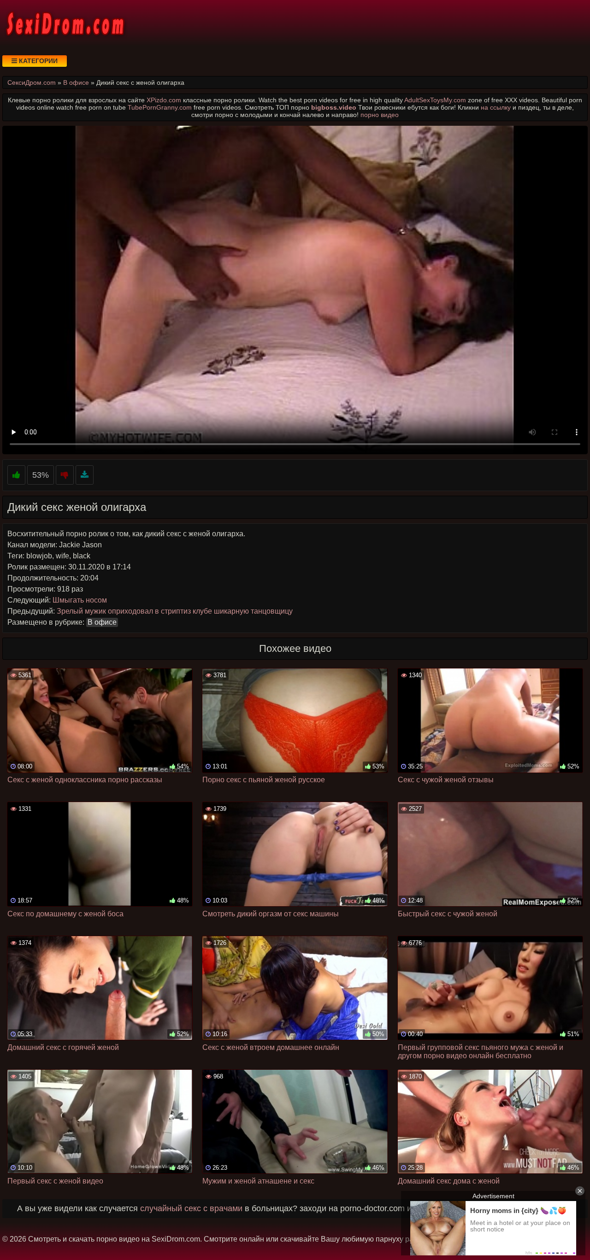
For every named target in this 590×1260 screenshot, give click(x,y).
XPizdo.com (164, 100)
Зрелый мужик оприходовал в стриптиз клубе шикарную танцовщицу (175, 611)
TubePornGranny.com (160, 107)
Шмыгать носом (80, 600)
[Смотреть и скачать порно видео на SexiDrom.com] (64, 23)
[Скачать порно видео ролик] (85, 475)
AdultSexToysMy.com (435, 100)
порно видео (379, 114)
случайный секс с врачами (191, 1208)
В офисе (102, 622)
